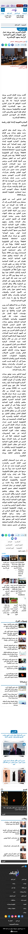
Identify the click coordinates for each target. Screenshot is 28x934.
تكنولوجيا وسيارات (11, 904)
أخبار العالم (23, 896)
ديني (14, 891)
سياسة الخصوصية (14, 924)
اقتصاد (24, 904)
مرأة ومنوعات (23, 891)
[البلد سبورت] (19, 6)
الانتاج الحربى (9, 545)
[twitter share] (9, 45)
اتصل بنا (10, 920)
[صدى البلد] (14, 10)
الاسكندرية (17, 541)
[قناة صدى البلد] (25, 6)
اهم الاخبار (17, 13)
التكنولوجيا (19, 548)
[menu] (25, 10)
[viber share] (15, 538)
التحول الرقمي (18, 545)
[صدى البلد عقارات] (8, 6)
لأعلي (23, 866)
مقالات (24, 912)
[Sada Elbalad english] (3, 6)
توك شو (13, 887)
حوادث (24, 883)
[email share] (2, 45)
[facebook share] (12, 45)
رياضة (14, 883)
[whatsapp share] (6, 45)
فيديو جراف (23, 900)
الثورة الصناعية (10, 548)
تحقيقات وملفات (11, 908)
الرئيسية (24, 13)
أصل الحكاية (12, 896)
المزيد (3, 814)
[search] (3, 10)
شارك (16, 44)
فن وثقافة (24, 887)
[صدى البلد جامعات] (13, 6)
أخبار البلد (9, 13)
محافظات (13, 900)
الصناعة (10, 541)
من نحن (18, 920)
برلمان (24, 908)
